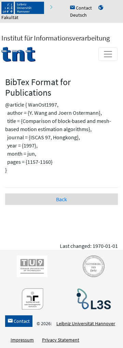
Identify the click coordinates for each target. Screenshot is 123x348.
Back (61, 199)
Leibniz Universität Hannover (85, 323)
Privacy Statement (60, 340)
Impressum (22, 340)
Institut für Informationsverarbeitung (55, 38)
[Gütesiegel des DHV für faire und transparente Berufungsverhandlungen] (92, 266)
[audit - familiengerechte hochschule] (31, 299)
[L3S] (92, 299)
